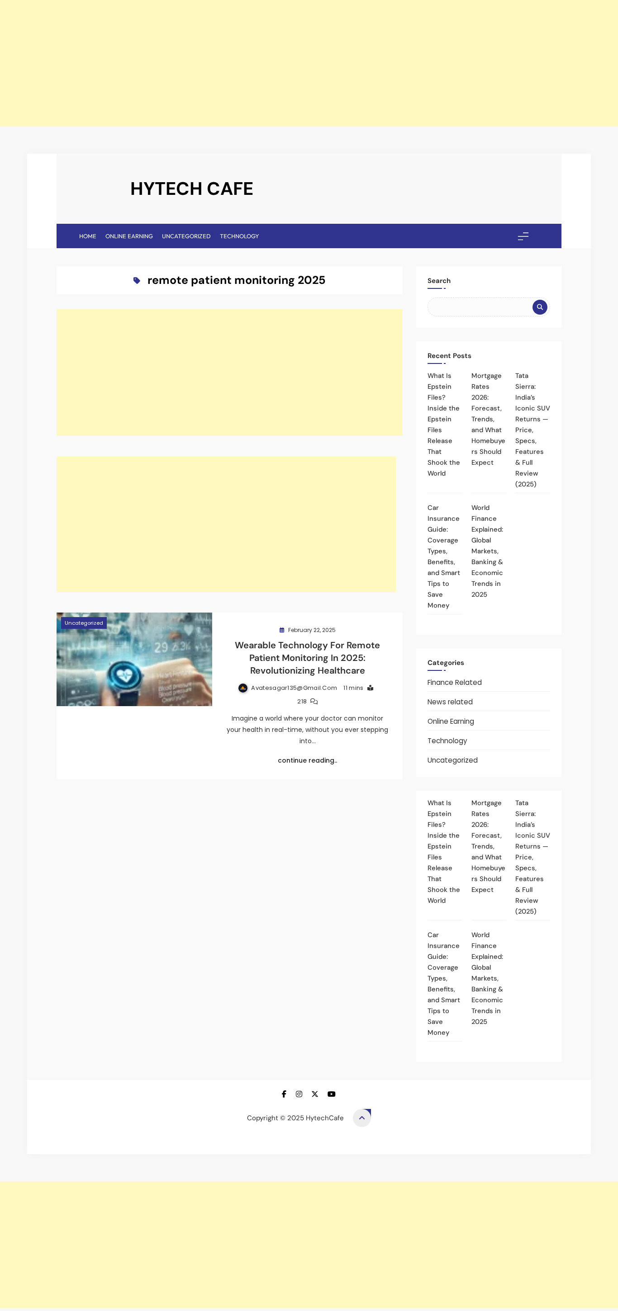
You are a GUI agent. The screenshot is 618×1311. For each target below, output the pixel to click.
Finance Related (455, 682)
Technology (239, 236)
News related (450, 702)
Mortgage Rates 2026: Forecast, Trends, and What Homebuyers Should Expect (488, 419)
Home (87, 236)
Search (439, 280)
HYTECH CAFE (191, 188)
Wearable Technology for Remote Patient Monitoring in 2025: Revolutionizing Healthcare (307, 657)
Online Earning (129, 236)
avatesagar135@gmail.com (294, 688)
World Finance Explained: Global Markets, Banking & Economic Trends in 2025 (487, 551)
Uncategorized (186, 236)
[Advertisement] (271, 63)
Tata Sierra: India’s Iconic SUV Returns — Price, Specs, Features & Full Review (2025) (532, 430)
